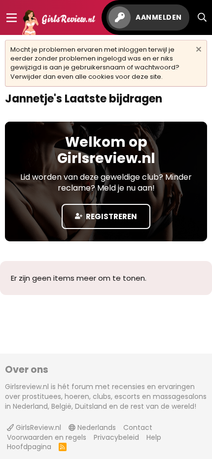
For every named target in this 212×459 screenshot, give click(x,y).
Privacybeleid (116, 437)
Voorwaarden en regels (46, 437)
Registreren (110, 216)
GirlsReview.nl (37, 427)
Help (153, 437)
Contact (137, 427)
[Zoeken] (202, 17)
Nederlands (95, 427)
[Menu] (11, 18)
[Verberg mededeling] (197, 50)
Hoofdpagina (29, 447)
